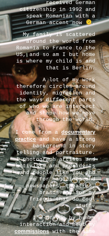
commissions (31, 231)
